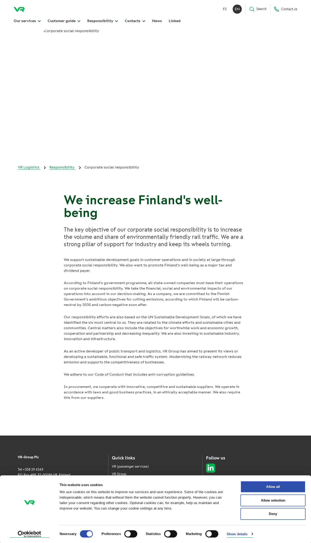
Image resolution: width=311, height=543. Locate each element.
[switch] (130, 534)
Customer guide (62, 21)
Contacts (133, 21)
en (237, 9)
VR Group (119, 474)
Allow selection (273, 500)
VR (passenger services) (130, 467)
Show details (237, 534)
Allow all (273, 487)
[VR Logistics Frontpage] (19, 9)
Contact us (289, 9)
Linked (175, 21)
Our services (25, 21)
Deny (273, 514)
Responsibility (100, 21)
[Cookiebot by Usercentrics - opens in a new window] (29, 534)
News (157, 21)
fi (225, 9)
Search (261, 9)
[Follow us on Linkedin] (210, 468)
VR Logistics (29, 167)
